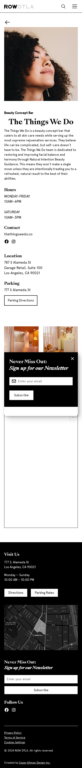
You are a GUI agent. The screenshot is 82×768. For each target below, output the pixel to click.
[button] (74, 6)
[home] (19, 6)
